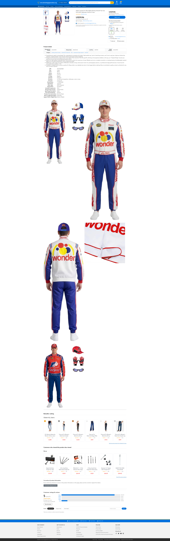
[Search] (112, 2)
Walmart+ (58, 532)
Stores (58, 528)
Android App (117, 528)
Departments (41, 6)
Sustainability (39, 534)
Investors (39, 532)
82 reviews (85, 14)
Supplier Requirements (41, 536)
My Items (84, 6)
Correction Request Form (50, 485)
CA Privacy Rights (99, 530)
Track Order (92, 520)
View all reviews (48, 504)
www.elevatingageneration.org (90, 23)
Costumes (86, 52)
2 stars (59, 499)
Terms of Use (98, 527)
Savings (52, 6)
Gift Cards (59, 534)
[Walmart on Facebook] (116, 533)
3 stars (59, 497)
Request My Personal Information (102, 532)
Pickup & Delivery (67, 6)
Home (45, 8)
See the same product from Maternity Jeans (117, 443)
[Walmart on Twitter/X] (118, 533)
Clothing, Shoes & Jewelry (50, 8)
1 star (60, 500)
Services (47, 6)
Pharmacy (74, 6)
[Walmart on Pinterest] (123, 533)
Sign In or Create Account (73, 520)
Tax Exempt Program (80, 536)
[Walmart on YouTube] (121, 533)
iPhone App (117, 527)
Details (119, 38)
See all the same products (121, 477)
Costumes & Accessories (60, 8)
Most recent (50, 508)
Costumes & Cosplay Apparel (79, 52)
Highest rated (58, 508)
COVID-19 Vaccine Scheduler (81, 527)
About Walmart (40, 527)
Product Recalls (79, 534)
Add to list (113, 41)
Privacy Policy (98, 528)
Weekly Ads (101, 520)
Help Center (84, 520)
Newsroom (39, 530)
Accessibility (78, 532)
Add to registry (121, 41)
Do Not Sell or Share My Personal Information (104, 534)
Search (124, 508)
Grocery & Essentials (59, 6)
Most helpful (66, 508)
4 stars (59, 496)
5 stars (59, 494)
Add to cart (117, 17)
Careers (79, 6)
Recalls (77, 530)
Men (66, 8)
